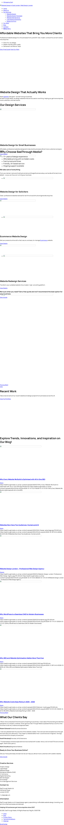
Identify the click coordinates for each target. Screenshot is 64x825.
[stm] (16, 5)
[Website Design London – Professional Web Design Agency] (20, 536)
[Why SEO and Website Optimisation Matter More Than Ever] (20, 625)
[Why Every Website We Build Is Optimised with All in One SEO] (20, 447)
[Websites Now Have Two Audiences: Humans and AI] (20, 492)
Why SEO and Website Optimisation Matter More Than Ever (22, 658)
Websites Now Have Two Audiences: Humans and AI (19, 525)
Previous (2, 385)
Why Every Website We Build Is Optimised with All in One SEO (22, 479)
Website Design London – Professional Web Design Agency (22, 569)
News (1, 483)
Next (6, 385)
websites (6, 97)
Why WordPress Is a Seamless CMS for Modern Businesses (22, 614)
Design (2, 572)
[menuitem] (33, 8)
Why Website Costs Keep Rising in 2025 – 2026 (17, 702)
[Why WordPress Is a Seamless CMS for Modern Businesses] (20, 582)
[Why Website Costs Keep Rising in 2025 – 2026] (20, 669)
